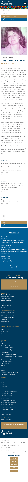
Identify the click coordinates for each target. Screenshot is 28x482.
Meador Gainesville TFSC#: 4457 (8, 409)
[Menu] (25, 3)
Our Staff (3, 380)
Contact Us (14, 286)
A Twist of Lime (4, 331)
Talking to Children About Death (8, 354)
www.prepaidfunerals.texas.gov (8, 374)
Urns (2, 333)
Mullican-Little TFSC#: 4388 (7, 404)
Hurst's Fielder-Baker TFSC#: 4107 (8, 402)
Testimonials (4, 379)
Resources (3, 341)
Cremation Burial (5, 321)
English (14, 458)
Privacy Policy (16, 445)
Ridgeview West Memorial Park (8, 315)
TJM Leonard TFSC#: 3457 (7, 397)
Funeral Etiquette (5, 352)
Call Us (14, 281)
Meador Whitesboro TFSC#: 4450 (8, 407)
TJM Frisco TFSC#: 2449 (6, 395)
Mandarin (14, 464)
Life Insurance (4, 367)
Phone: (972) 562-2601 (6, 414)
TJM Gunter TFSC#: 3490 (6, 398)
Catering (3, 365)
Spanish (14, 461)
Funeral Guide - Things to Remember (9, 372)
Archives (3, 307)
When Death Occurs (5, 345)
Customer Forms (5, 363)
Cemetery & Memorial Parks (7, 312)
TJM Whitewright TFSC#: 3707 (8, 400)
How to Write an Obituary (7, 347)
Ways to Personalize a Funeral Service (9, 350)
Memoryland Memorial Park (7, 317)
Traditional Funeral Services (7, 294)
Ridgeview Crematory (6, 305)
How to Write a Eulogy (6, 349)
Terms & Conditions (6, 447)
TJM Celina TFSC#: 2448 (6, 393)
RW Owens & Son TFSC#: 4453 (8, 406)
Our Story (3, 382)
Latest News (4, 386)
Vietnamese (14, 470)
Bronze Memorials (5, 336)
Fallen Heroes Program (6, 361)
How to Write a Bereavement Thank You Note (11, 356)
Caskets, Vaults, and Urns (6, 300)
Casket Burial (4, 319)
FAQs (11, 445)
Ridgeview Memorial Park (7, 314)
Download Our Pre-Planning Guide (14, 425)
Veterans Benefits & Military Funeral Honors (11, 358)
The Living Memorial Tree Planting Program (11, 359)
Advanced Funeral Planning (7, 296)
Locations (3, 303)
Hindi (14, 467)
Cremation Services (5, 298)
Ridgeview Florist (5, 329)
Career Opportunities (6, 388)
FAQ (2, 343)
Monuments (4, 335)
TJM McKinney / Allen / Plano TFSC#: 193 (10, 391)
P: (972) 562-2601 (5, 445)
